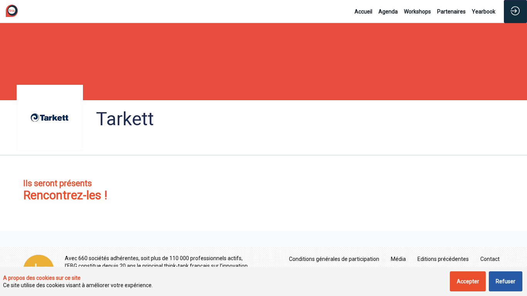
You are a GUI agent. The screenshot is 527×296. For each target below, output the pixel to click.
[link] (363, 11)
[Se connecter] (515, 11)
